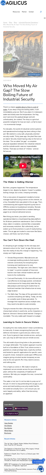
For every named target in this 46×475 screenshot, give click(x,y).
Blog (10, 22)
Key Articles (8, 428)
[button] (40, 469)
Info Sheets (8, 425)
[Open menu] (44, 18)
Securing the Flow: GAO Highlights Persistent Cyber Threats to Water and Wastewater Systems (21, 459)
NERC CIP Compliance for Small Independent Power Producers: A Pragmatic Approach (21, 464)
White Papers (8, 430)
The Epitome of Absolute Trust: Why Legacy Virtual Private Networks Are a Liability (21, 449)
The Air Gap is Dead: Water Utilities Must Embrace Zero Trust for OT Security (21, 444)
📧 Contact (8, 408)
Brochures (7, 433)
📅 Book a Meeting (21, 408)
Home (5, 22)
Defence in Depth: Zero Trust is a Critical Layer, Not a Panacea (21, 454)
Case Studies (8, 423)
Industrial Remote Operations (28, 22)
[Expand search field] (41, 12)
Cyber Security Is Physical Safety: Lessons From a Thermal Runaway (20, 470)
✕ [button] (43, 460)
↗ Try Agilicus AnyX (11, 413)
